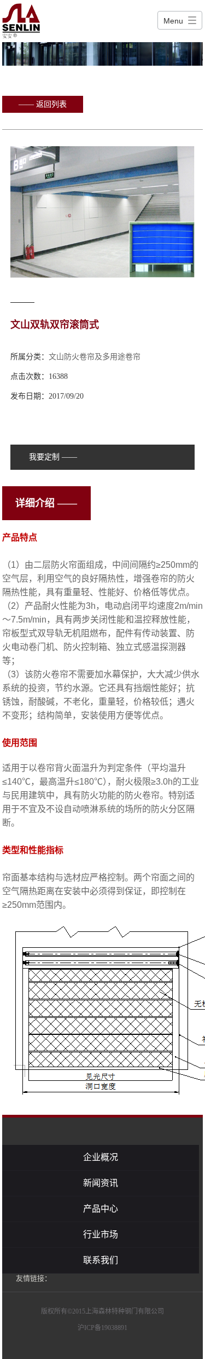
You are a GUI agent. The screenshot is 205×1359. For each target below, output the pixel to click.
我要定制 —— (53, 457)
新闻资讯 (100, 1183)
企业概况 (100, 1157)
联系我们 (100, 1260)
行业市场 (100, 1234)
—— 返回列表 (43, 104)
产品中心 (100, 1208)
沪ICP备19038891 (102, 1328)
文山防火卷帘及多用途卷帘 (94, 357)
